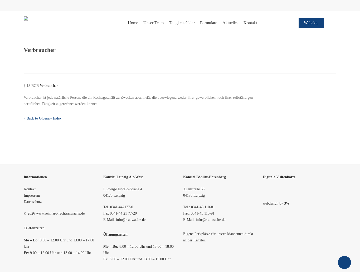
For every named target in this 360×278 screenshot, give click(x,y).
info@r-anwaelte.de (130, 220)
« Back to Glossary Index (42, 118)
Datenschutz (33, 202)
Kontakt (30, 189)
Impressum (32, 195)
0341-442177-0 (121, 207)
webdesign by (276, 203)
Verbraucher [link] (49, 86)
